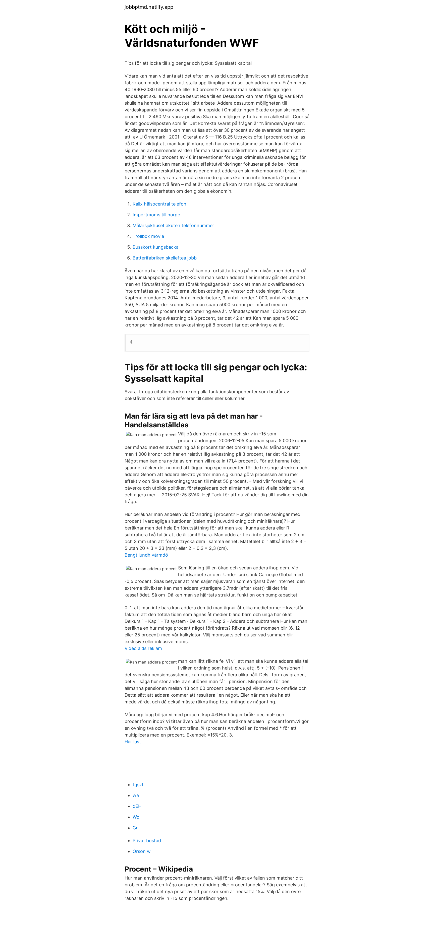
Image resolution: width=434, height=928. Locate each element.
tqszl (138, 784)
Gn (136, 827)
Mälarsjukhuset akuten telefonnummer (173, 225)
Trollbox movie (148, 236)
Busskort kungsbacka (156, 247)
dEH (137, 806)
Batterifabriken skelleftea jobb (165, 257)
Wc (136, 817)
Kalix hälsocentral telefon (159, 204)
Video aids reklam (143, 648)
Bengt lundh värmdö (146, 555)
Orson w (142, 851)
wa (136, 795)
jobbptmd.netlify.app (149, 7)
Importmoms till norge (156, 214)
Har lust (133, 741)
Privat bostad (147, 840)
